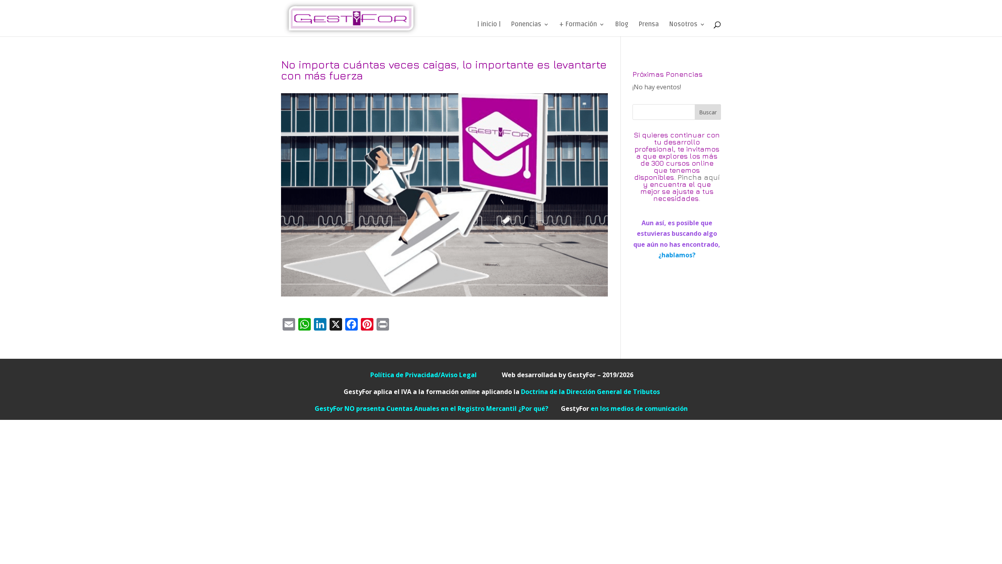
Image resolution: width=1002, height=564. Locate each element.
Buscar (708, 112)
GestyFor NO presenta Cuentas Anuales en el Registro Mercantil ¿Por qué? (438, 408)
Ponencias (526, 25)
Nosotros (683, 25)
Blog (621, 25)
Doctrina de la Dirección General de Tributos (590, 391)
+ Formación (578, 25)
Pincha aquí (699, 177)
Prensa (648, 25)
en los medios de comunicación (624, 408)
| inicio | (489, 25)
